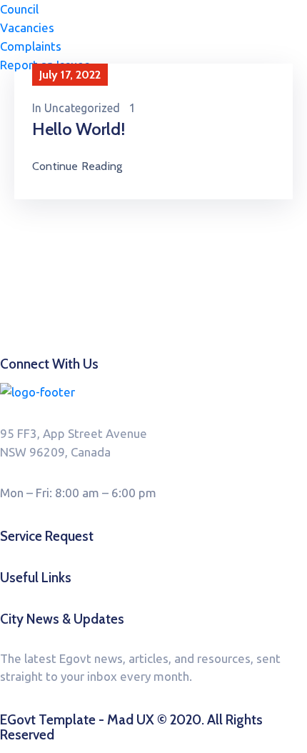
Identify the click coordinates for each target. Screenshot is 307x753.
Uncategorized (82, 107)
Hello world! (78, 129)
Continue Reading (77, 166)
